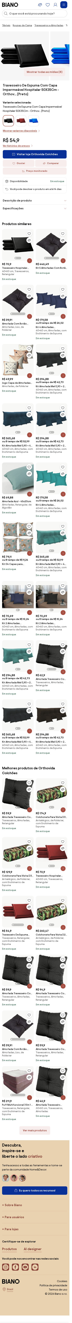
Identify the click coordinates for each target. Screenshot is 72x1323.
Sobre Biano (13, 1205)
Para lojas (12, 1229)
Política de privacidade (53, 1285)
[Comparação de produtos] (40, 4)
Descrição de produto (17, 200)
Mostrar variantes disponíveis (20, 130)
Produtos (9, 1249)
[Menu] (63, 4)
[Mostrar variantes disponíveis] (8, 120)
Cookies (62, 1281)
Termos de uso (58, 1289)
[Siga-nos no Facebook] (15, 1267)
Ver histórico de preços (16, 145)
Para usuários (14, 1217)
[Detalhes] (29, 260)
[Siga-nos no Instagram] (5, 1267)
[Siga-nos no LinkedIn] (34, 1267)
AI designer (33, 1249)
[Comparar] (29, 240)
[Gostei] (29, 233)
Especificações (13, 208)
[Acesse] (55, 4)
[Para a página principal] (10, 5)
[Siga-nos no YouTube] (25, 1267)
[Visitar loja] (24, 55)
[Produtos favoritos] (47, 4)
